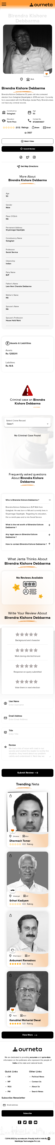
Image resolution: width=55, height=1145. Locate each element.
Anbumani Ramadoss (22, 960)
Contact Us (36, 1082)
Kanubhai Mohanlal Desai (25, 1020)
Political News (38, 1077)
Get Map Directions (29, 166)
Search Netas (37, 1091)
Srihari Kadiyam (19, 900)
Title (11, 731)
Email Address (15, 716)
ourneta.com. (23, 1139)
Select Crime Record (15, 420)
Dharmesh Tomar (19, 841)
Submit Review (29, 149)
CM (9, 1077)
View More (27, 1035)
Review (12, 745)
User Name (14, 701)
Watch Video (29, 141)
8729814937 (38, 122)
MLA (9, 1086)
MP (9, 1082)
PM (9, 1091)
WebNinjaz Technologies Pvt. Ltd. (27, 1141)
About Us (36, 1086)
